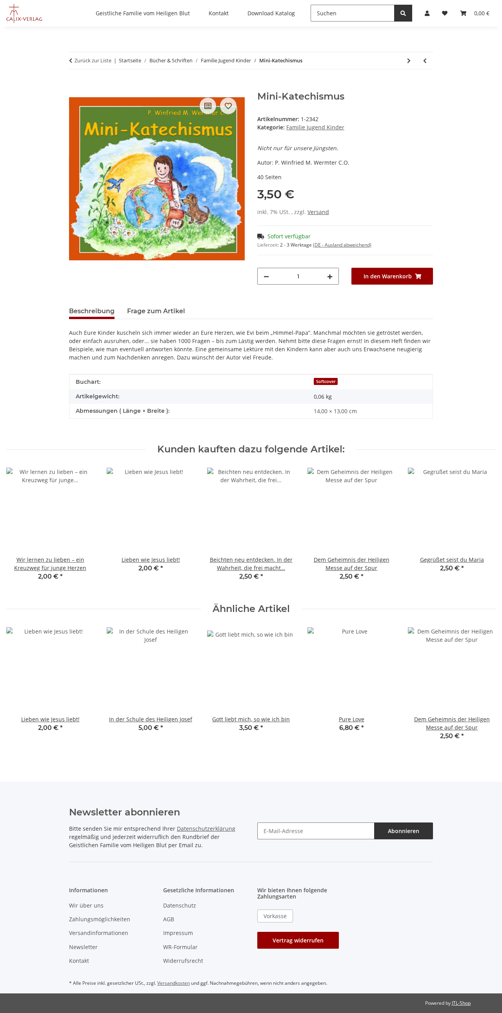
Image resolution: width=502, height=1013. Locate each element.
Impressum (178, 933)
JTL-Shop (461, 1003)
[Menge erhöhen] (329, 276)
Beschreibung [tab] (92, 311)
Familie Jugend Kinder (315, 127)
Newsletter (83, 947)
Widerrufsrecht (183, 960)
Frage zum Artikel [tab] (156, 311)
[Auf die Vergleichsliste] (207, 105)
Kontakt (79, 960)
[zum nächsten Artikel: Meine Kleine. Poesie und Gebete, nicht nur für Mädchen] (409, 60)
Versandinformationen (98, 933)
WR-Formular (180, 947)
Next (483, 529)
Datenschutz (179, 905)
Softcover (326, 381)
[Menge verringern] (266, 276)
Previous (19, 529)
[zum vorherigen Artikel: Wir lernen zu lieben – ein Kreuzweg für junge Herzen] (425, 60)
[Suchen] (403, 13)
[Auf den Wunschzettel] (228, 105)
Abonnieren (403, 831)
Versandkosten (173, 983)
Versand (318, 212)
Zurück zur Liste (93, 60)
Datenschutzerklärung (206, 828)
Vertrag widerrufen (298, 940)
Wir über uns (86, 905)
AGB (168, 919)
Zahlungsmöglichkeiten (99, 919)
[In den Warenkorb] (75, 86)
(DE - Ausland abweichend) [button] (342, 244)
